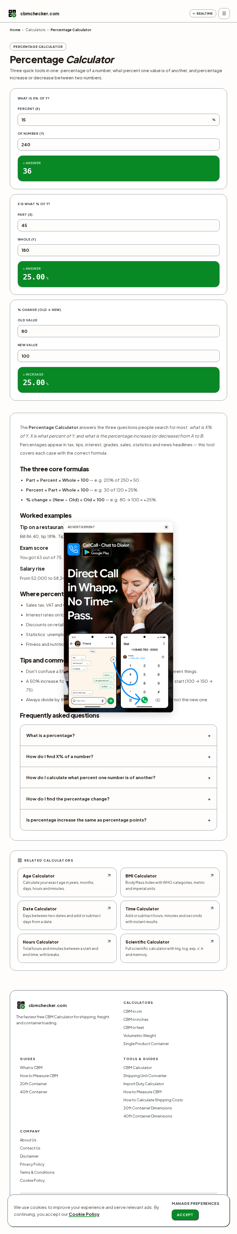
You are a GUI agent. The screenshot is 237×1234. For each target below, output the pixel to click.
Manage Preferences (195, 1203)
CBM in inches (136, 1019)
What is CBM (31, 1067)
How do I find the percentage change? (118, 798)
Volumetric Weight (139, 1035)
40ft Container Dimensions (147, 1116)
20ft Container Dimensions (147, 1108)
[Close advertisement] (166, 527)
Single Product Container (146, 1043)
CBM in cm (132, 1011)
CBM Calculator (137, 1067)
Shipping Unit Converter (144, 1075)
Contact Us (30, 1148)
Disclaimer (29, 1156)
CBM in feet (133, 1027)
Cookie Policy (32, 1180)
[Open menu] (224, 13)
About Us (28, 1140)
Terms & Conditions (37, 1172)
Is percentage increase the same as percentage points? (118, 819)
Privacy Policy (32, 1164)
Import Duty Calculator (143, 1083)
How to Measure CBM (39, 1075)
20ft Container (33, 1083)
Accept (185, 1215)
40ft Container (33, 1091)
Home (15, 30)
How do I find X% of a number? (118, 756)
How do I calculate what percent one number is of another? (118, 777)
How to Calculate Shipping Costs (153, 1100)
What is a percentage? (118, 735)
